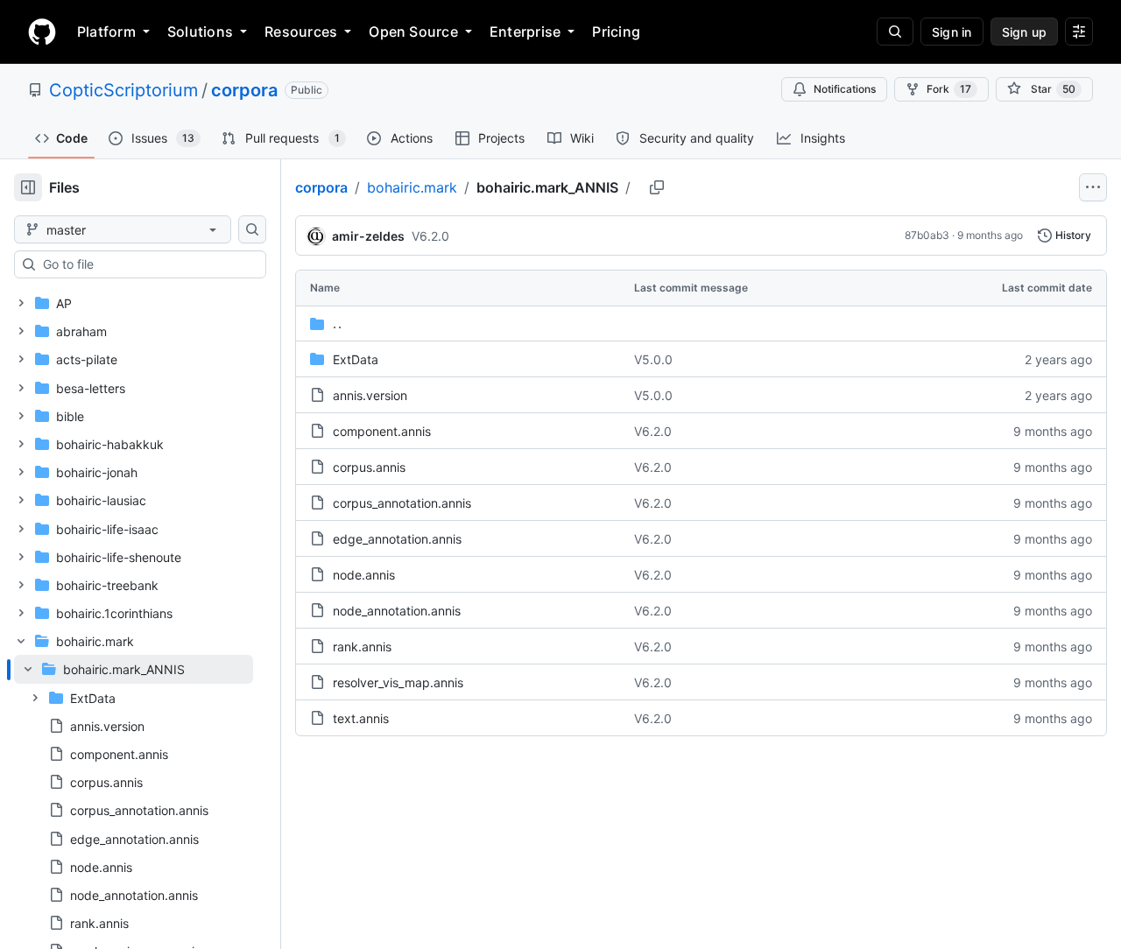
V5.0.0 (653, 359)
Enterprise (525, 31)
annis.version (370, 395)
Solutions (200, 31)
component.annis (382, 431)
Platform (106, 31)
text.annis (361, 718)
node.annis (364, 574)
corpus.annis (369, 467)
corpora (244, 90)
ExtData (355, 359)
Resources (300, 31)
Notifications (845, 88)
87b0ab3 (927, 235)
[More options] (1093, 187)
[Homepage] (42, 32)
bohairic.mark (412, 187)
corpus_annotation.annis (402, 503)
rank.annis (362, 646)
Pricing (616, 31)
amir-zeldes (368, 235)
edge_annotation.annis (397, 538)
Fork (949, 88)
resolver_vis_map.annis (398, 682)
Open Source (413, 31)
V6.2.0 (430, 235)
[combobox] (147, 264)
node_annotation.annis (397, 610)
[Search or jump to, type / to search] (895, 32)
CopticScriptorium (123, 90)
